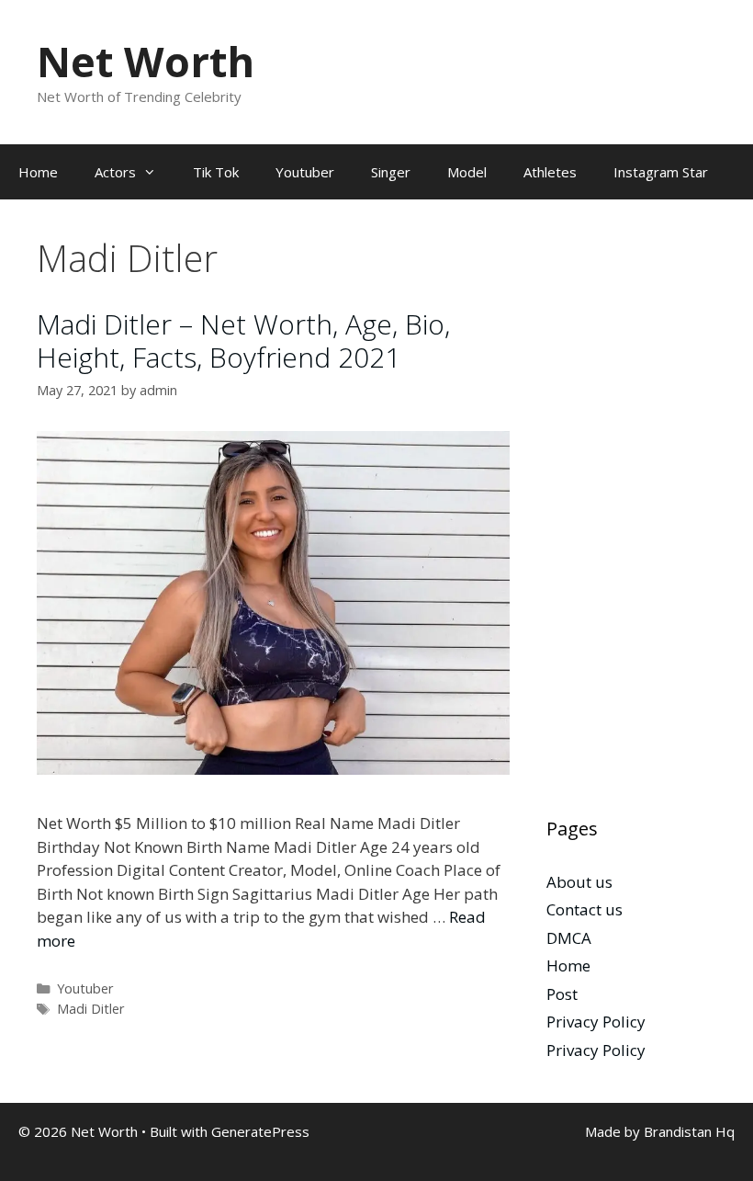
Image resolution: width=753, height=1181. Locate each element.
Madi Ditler (91, 1008)
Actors (115, 172)
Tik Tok (216, 172)
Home (38, 172)
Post (562, 994)
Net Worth (145, 61)
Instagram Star (660, 172)
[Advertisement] (631, 512)
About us (579, 881)
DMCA (568, 937)
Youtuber (304, 172)
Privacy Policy (596, 1021)
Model (467, 172)
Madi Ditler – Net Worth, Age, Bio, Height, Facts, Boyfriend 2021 (243, 340)
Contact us (584, 909)
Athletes (550, 172)
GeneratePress (260, 1131)
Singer (390, 172)
